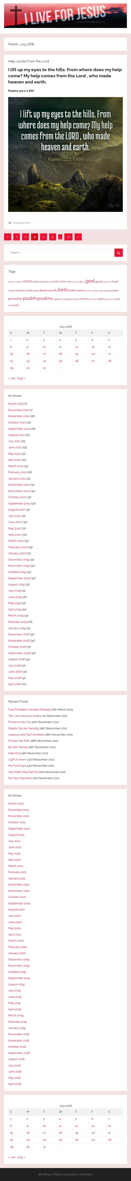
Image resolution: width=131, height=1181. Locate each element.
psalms (45, 298)
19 (76, 354)
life (55, 290)
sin (91, 299)
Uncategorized (21, 222)
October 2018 (17, 646)
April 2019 (14, 609)
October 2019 (17, 572)
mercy (88, 290)
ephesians (44, 281)
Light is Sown (17, 759)
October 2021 (17, 422)
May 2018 (14, 678)
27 (93, 361)
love (71, 290)
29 (11, 367)
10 (44, 347)
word (10, 305)
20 (93, 354)
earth (35, 281)
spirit (101, 299)
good (98, 281)
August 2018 (16, 659)
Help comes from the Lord (28, 61)
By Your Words (17, 747)
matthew (80, 290)
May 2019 (14, 603)
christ (27, 281)
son (95, 299)
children (19, 282)
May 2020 (14, 528)
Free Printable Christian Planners (30, 709)
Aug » (21, 378)
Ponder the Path (19, 740)
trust (112, 299)
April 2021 (14, 459)
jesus (43, 290)
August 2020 (16, 509)
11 (60, 347)
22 (11, 361)
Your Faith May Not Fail (23, 772)
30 (28, 367)
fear (69, 281)
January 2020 (17, 553)
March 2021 (15, 466)
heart (115, 281)
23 (28, 361)
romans (84, 299)
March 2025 (16, 403)
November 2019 (18, 565)
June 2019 (14, 597)
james (36, 290)
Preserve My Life (19, 722)
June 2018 (14, 671)
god (89, 281)
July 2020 (14, 516)
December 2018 (18, 634)
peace (106, 290)
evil (51, 281)
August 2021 (16, 435)
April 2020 (14, 534)
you (16, 305)
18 (60, 354)
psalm (30, 298)
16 (28, 354)
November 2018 (18, 640)
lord (62, 290)
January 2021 (16, 478)
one (101, 290)
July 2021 (14, 441)
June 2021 (14, 447)
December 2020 (19, 484)
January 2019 (16, 628)
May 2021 (14, 453)
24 (44, 361)
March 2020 (16, 540)
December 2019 (18, 559)
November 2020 (19, 491)
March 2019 (15, 615)
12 (76, 347)
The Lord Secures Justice (25, 716)
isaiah (29, 290)
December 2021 (18, 410)
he (110, 282)
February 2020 (17, 547)
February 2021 (17, 472)
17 (44, 354)
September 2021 (19, 428)
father (63, 281)
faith (56, 281)
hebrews (20, 290)
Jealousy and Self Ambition (26, 734)
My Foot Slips (17, 765)
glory (82, 281)
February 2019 (17, 622)
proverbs (15, 299)
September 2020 (19, 503)
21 (109, 354)
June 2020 (15, 522)
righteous (58, 299)
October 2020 (17, 497)
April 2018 (14, 684)
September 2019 (19, 578)
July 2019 (14, 590)
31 (68, 236)
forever (75, 282)
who (117, 299)
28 (109, 361)
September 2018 (19, 653)
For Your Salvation (20, 778)
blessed (11, 282)
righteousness (71, 299)
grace (105, 282)
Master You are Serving (23, 728)
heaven (11, 290)
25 (60, 361)
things (106, 299)
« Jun (11, 378)
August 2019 (16, 584)
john (50, 290)
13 (93, 347)
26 (76, 361)
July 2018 (14, 665)
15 (11, 354)
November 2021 (18, 416)
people (114, 290)
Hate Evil (14, 753)
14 (109, 347)
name (95, 290)
